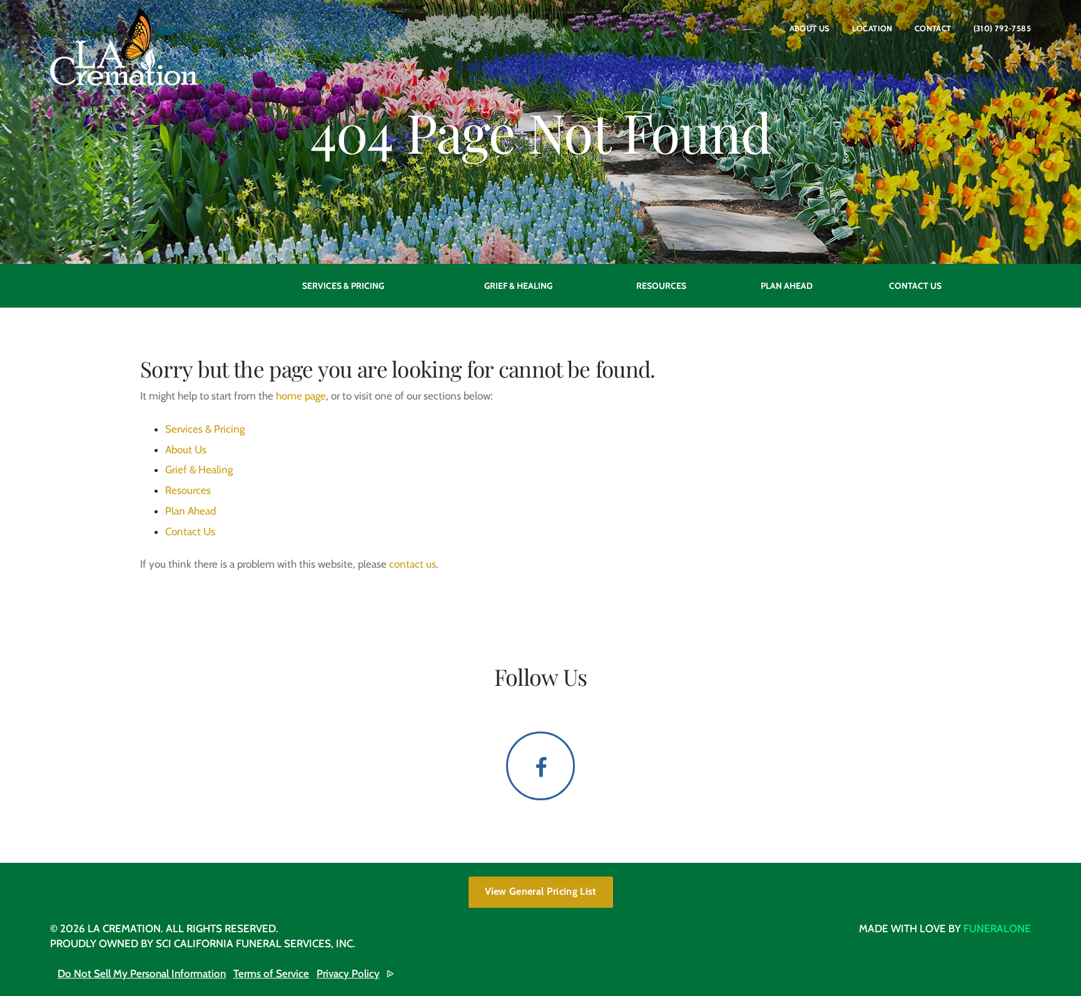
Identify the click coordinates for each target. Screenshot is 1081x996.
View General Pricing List (541, 891)
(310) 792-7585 (1002, 28)
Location (872, 28)
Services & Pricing (205, 429)
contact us (412, 564)
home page (301, 396)
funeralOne (997, 928)
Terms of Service (271, 973)
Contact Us (190, 531)
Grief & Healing (199, 469)
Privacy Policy (348, 973)
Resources (188, 490)
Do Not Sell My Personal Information (142, 973)
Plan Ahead (190, 511)
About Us (809, 28)
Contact (933, 28)
